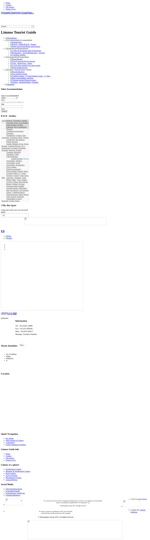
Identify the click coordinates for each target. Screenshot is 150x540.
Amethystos (10, 140)
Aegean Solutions (142, 499)
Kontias (4, 146)
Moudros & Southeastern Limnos (18, 471)
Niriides (15, 184)
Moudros (17, 152)
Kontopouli (6, 148)
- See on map (11, 314)
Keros (21, 144)
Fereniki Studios (12, 188)
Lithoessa (9, 127)
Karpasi (15, 142)
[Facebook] (4, 215)
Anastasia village (16, 138)
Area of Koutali (11, 476)
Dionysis (12, 150)
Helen (26, 171)
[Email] (9, 238)
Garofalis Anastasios (18, 148)
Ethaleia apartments (13, 169)
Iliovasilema (20, 140)
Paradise (21, 186)
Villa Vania (24, 176)
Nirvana (21, 184)
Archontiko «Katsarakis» (15, 165)
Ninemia (9, 129)
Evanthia (9, 173)
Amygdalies (10, 163)
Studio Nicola (23, 195)
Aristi (24, 178)
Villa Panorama (12, 157)
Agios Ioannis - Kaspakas (11, 121)
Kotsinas (5, 150)
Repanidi (5, 201)
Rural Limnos (11, 473)
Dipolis (20, 171)
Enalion (20, 125)
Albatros (18, 161)
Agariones (5, 138)
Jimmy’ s (9, 192)
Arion (18, 163)
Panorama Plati (11, 186)
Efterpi (16, 173)
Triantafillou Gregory (14, 199)
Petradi (8, 142)
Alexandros (10, 161)
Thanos (25, 138)
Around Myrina (11, 480)
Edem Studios (11, 125)
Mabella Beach (19, 192)
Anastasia (9, 152)
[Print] (8, 236)
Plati (3, 178)
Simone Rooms (12, 195)
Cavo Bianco (24, 190)
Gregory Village (12, 182)
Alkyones (9, 178)
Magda (8, 184)
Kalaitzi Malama (12, 144)
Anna (16, 123)
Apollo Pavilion (17, 159)
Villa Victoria (11, 197)
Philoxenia (23, 188)
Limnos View (21, 135)
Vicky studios (11, 167)
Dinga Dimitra (11, 171)
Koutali (18, 150)
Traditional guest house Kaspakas (14, 132)
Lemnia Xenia (14, 201)
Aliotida (24, 121)
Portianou (20, 197)
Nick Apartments (20, 127)
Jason (24, 173)
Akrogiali (9, 123)
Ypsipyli (16, 176)
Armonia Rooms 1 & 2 (16, 146)
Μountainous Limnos (13, 478)
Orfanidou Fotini (12, 154)
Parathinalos (10, 135)
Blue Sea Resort (12, 190)
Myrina (26, 159)
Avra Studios (23, 123)
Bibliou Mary (11, 180)
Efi (20, 173)
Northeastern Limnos (13, 469)
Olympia (9, 176)
